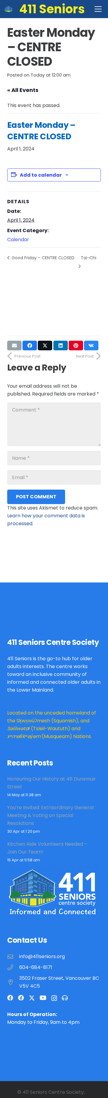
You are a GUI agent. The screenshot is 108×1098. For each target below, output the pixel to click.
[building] (8, 9)
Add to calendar (41, 175)
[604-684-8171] (13, 967)
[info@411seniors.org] (13, 956)
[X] (32, 998)
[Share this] (29, 345)
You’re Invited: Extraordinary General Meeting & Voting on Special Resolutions (50, 815)
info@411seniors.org (42, 956)
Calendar (18, 239)
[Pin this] (76, 345)
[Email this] (14, 345)
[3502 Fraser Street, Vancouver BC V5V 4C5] (13, 982)
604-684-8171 (35, 967)
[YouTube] (43, 998)
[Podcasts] (65, 998)
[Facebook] (10, 998)
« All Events (22, 90)
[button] (98, 9)
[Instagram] (54, 998)
